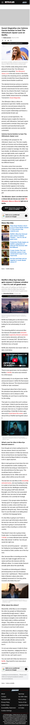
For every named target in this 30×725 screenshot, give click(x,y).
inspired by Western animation (18, 335)
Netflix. (4, 661)
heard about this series (16, 413)
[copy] (11, 40)
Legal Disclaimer (23, 705)
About (3, 694)
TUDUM (9, 372)
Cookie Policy (5, 705)
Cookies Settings (6, 710)
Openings (21, 694)
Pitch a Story (22, 699)
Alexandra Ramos (8, 293)
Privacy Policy (5, 702)
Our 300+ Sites (22, 696)
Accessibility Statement (8, 708)
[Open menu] (2, 2)
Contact (3, 696)
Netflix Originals (10, 268)
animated (23, 332)
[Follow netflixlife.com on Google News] (26, 216)
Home (3, 268)
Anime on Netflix (10, 683)
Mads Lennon (7, 37)
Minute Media (9, 714)
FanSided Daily (5, 699)
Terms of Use (22, 702)
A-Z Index (21, 708)
